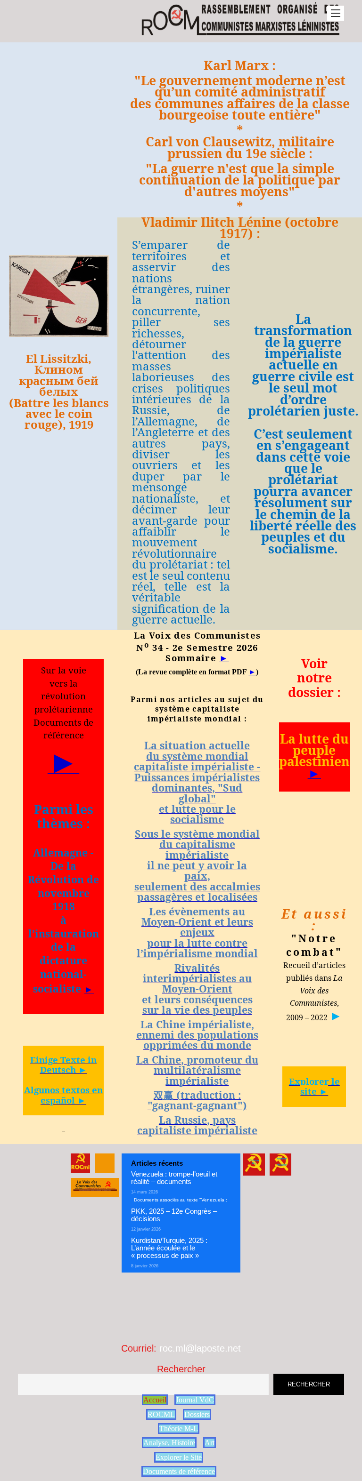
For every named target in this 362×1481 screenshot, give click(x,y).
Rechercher (181, 1369)
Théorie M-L (178, 1429)
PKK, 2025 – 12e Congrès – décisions (174, 1215)
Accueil (154, 1400)
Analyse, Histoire (169, 1443)
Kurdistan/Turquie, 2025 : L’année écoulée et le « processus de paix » (169, 1247)
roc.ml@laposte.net (200, 1348)
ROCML (161, 1414)
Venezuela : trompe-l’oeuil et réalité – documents (174, 1177)
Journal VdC (195, 1400)
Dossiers (197, 1414)
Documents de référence (179, 1471)
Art (209, 1443)
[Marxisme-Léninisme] (239, 30)
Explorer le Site (179, 1457)
